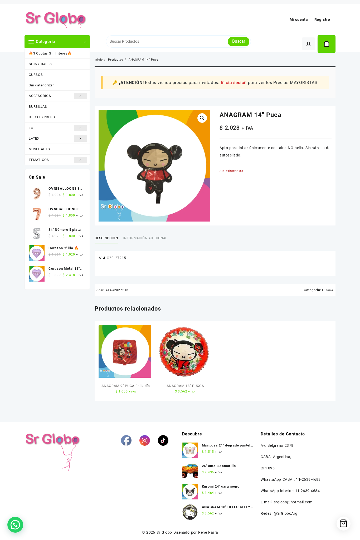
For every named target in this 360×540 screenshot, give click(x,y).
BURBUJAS (38, 107)
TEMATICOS (39, 160)
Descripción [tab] (106, 238)
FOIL (33, 128)
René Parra (208, 532)
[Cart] (326, 44)
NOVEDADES (39, 149)
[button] (202, 118)
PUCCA (328, 290)
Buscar (238, 41)
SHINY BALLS (40, 64)
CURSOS (36, 75)
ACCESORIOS (40, 96)
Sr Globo (164, 532)
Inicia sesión (234, 82)
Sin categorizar (41, 85)
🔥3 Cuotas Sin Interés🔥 (50, 53)
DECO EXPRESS (42, 117)
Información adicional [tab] (145, 238)
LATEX (34, 138)
